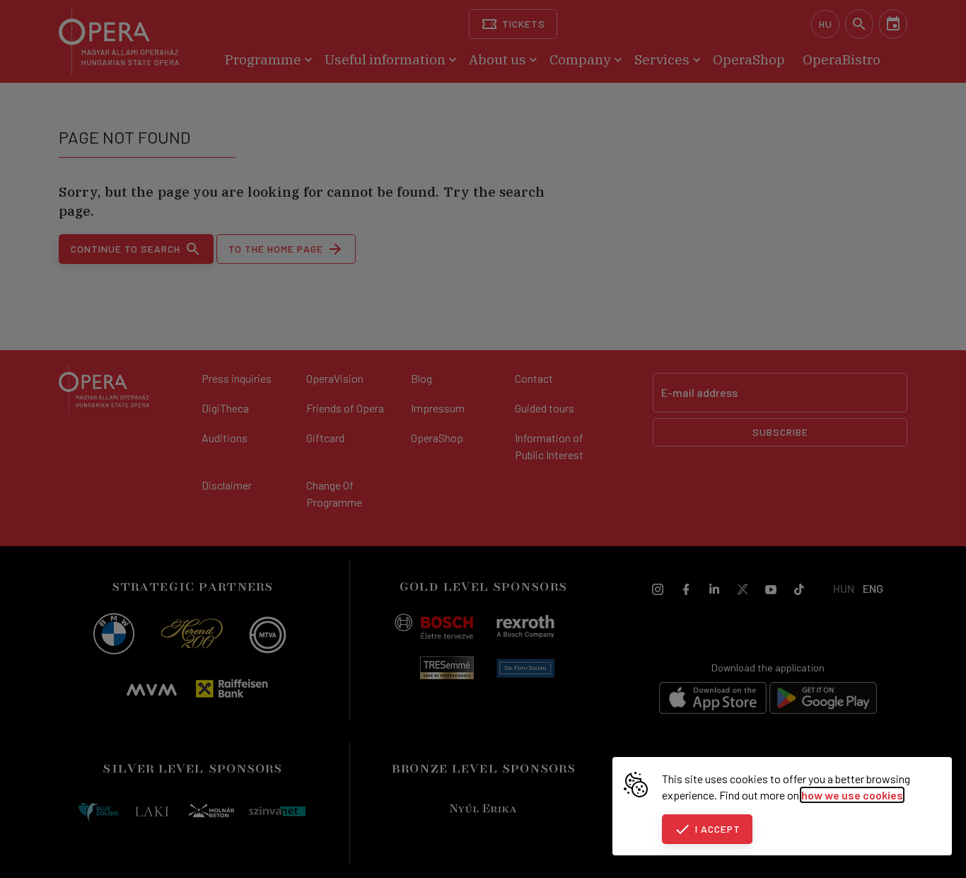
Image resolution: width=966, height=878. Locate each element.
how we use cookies (852, 795)
